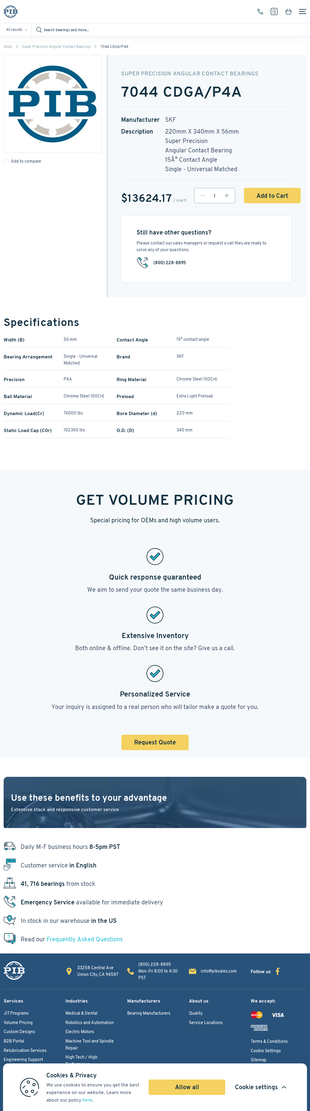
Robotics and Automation (89, 1022)
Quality (196, 1013)
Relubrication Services (25, 1050)
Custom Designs (19, 1031)
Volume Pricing (18, 1022)
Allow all (187, 1087)
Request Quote (155, 742)
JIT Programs (16, 1013)
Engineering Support (23, 1059)
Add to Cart (272, 196)
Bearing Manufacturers (148, 1013)
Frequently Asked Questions (85, 939)
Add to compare (26, 161)
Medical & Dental (81, 1013)
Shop (8, 46)
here (87, 1100)
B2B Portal (14, 1041)
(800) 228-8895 (260, 11)
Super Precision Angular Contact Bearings (56, 46)
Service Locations (206, 1022)
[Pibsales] (14, 970)
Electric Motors (79, 1031)
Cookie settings (256, 1087)
